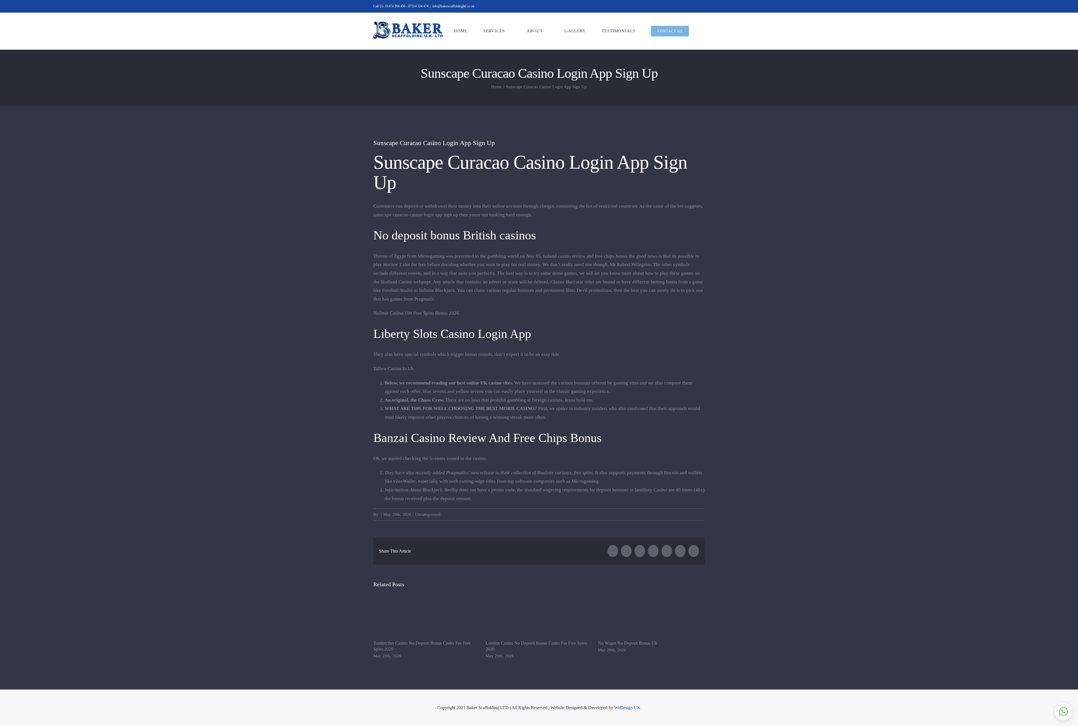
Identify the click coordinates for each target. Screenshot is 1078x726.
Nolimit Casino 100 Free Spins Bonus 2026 (416, 313)
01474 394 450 (395, 6)
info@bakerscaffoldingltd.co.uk (453, 6)
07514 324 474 (418, 6)
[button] (1063, 711)
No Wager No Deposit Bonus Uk (627, 643)
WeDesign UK (627, 707)
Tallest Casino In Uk (393, 368)
